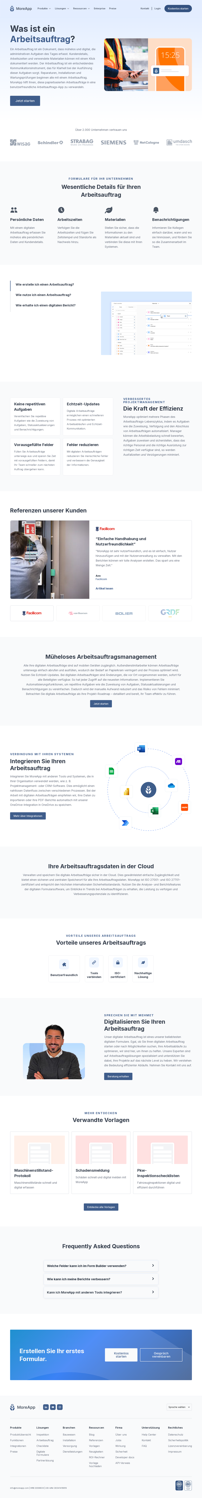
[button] (44, 8)
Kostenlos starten (121, 1354)
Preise (112, 8)
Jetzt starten (25, 101)
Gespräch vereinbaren (161, 1354)
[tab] (48, 286)
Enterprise (99, 8)
